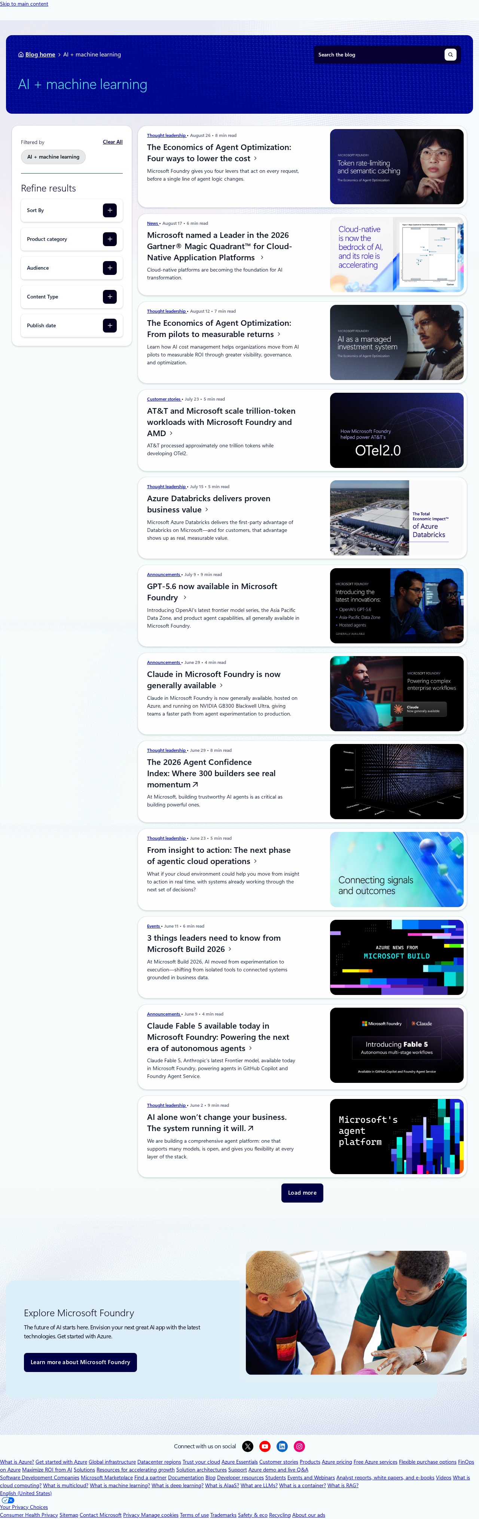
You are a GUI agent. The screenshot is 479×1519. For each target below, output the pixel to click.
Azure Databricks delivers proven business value (209, 503)
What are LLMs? (259, 1485)
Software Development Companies (39, 1477)
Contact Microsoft (101, 1515)
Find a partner (150, 1477)
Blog (210, 1477)
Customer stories (164, 399)
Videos (443, 1477)
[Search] (451, 55)
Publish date (41, 325)
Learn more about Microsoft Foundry (80, 1362)
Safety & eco (253, 1515)
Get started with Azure (61, 1462)
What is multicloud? (65, 1485)
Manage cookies (160, 1515)
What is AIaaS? (222, 1485)
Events (154, 926)
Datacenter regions (159, 1462)
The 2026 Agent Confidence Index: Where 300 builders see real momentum (211, 773)
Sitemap (69, 1515)
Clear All (113, 142)
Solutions (84, 1470)
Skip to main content (24, 4)
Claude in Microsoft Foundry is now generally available (214, 679)
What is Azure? (17, 1462)
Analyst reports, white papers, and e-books (385, 1477)
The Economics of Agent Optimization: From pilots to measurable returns (219, 328)
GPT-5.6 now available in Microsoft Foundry (212, 591)
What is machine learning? (120, 1485)
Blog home (40, 54)
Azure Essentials (240, 1462)
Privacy (132, 1515)
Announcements (164, 574)
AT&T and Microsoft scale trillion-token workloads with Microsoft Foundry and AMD (221, 422)
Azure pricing (337, 1462)
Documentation (186, 1477)
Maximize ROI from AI (47, 1470)
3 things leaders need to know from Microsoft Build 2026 (214, 943)
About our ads (308, 1515)
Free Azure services (375, 1462)
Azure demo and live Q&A (278, 1470)
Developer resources (240, 1477)
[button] (302, 1193)
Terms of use (194, 1515)
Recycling (280, 1515)
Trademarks (223, 1515)
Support (237, 1470)
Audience (38, 268)
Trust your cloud (201, 1462)
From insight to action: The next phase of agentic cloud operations (219, 855)
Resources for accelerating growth (136, 1470)
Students (275, 1477)
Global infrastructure (112, 1462)
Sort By (35, 210)
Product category (47, 239)
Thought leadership (167, 135)
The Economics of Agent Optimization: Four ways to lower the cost (219, 152)
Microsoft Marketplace (107, 1477)
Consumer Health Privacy (29, 1515)
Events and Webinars (311, 1477)
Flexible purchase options (428, 1462)
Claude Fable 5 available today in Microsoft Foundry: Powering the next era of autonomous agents (218, 1037)
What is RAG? (343, 1485)
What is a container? (302, 1485)
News (153, 223)
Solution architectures (201, 1470)
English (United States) (26, 1493)
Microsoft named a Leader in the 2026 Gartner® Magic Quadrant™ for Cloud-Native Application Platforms (219, 246)
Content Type (42, 297)
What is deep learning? (178, 1485)
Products (310, 1462)
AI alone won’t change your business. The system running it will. (217, 1122)
